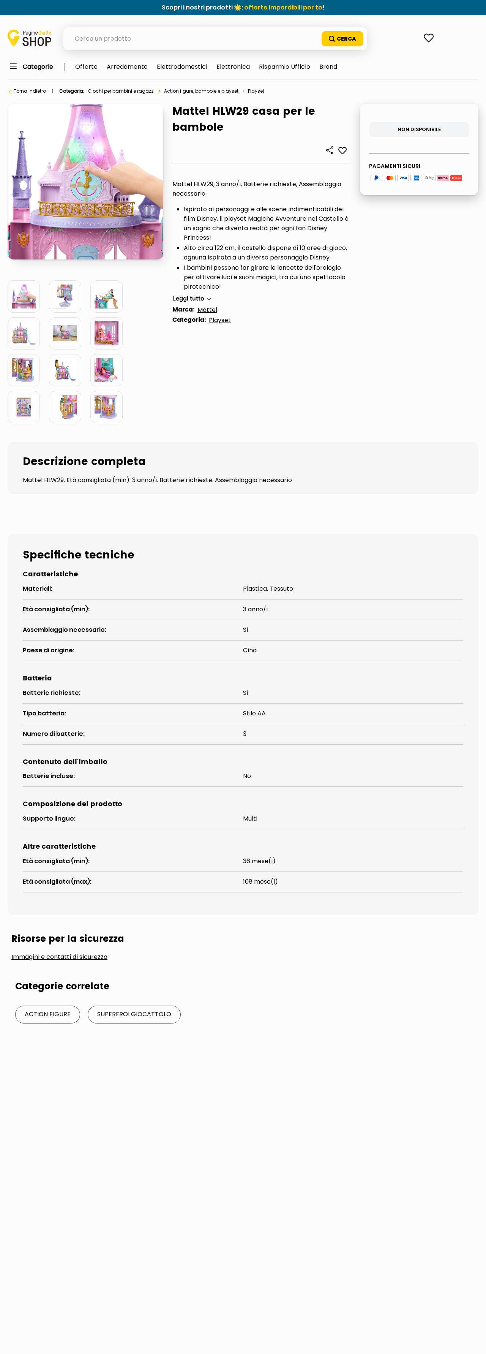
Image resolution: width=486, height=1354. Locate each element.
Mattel (207, 309)
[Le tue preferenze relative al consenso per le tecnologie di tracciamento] (472, 1340)
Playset (256, 91)
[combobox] (215, 38)
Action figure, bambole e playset (201, 91)
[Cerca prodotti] (342, 38)
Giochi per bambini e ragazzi (121, 91)
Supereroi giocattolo (134, 1014)
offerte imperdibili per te (283, 7)
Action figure (48, 1014)
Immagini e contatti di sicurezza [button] (59, 957)
